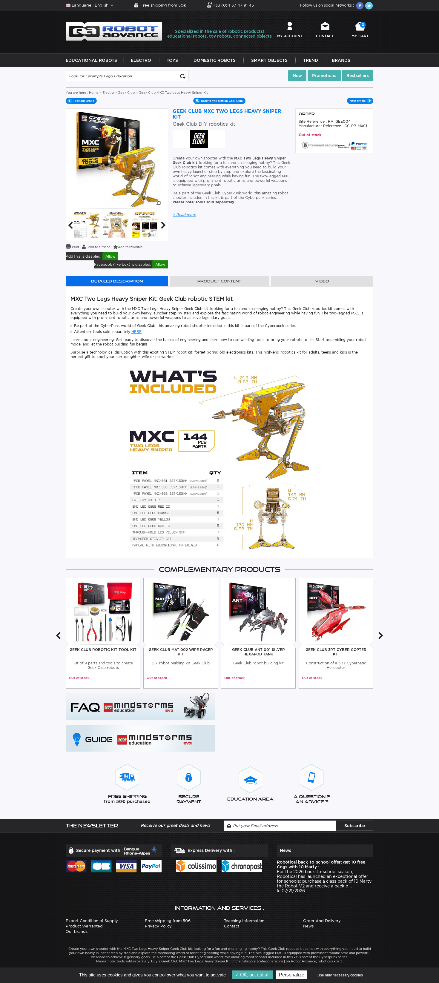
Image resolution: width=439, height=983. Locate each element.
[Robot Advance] (114, 31)
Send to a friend (98, 247)
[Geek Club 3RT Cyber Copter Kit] (336, 611)
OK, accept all (254, 974)
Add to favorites (130, 247)
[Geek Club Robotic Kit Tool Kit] (103, 611)
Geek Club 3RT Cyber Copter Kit (336, 651)
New (297, 75)
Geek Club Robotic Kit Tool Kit (103, 649)
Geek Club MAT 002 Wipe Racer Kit (181, 651)
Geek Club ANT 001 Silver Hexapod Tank (258, 651)
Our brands (77, 931)
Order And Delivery (322, 921)
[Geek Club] (199, 138)
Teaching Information (244, 921)
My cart (360, 30)
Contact (325, 36)
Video (322, 281)
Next (163, 225)
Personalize (291, 974)
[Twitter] (369, 6)
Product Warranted (84, 926)
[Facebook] (360, 6)
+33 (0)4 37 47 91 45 (233, 5)
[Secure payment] (334, 144)
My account (290, 36)
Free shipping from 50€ (163, 5)
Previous (70, 225)
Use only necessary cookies (340, 975)
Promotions (324, 75)
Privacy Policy (158, 926)
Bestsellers (357, 75)
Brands (341, 60)
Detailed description (117, 281)
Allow (110, 256)
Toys (172, 60)
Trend (310, 60)
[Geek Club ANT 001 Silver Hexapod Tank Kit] (258, 611)
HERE (136, 331)
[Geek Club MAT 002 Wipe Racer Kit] (180, 611)
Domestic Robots (215, 60)
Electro (141, 60)
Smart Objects (269, 60)
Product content (219, 281)
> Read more (184, 214)
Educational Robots (91, 60)
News (308, 926)
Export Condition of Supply (92, 921)
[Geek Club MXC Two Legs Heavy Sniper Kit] (87, 224)
